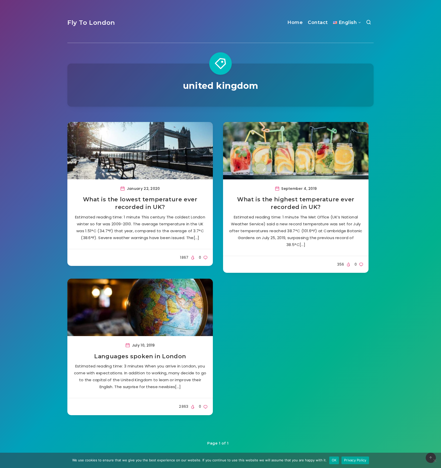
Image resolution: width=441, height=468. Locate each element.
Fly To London (91, 22)
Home (295, 22)
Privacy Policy (355, 460)
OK (334, 460)
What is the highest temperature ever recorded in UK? (295, 203)
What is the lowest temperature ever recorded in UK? (140, 203)
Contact (318, 22)
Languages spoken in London (140, 356)
